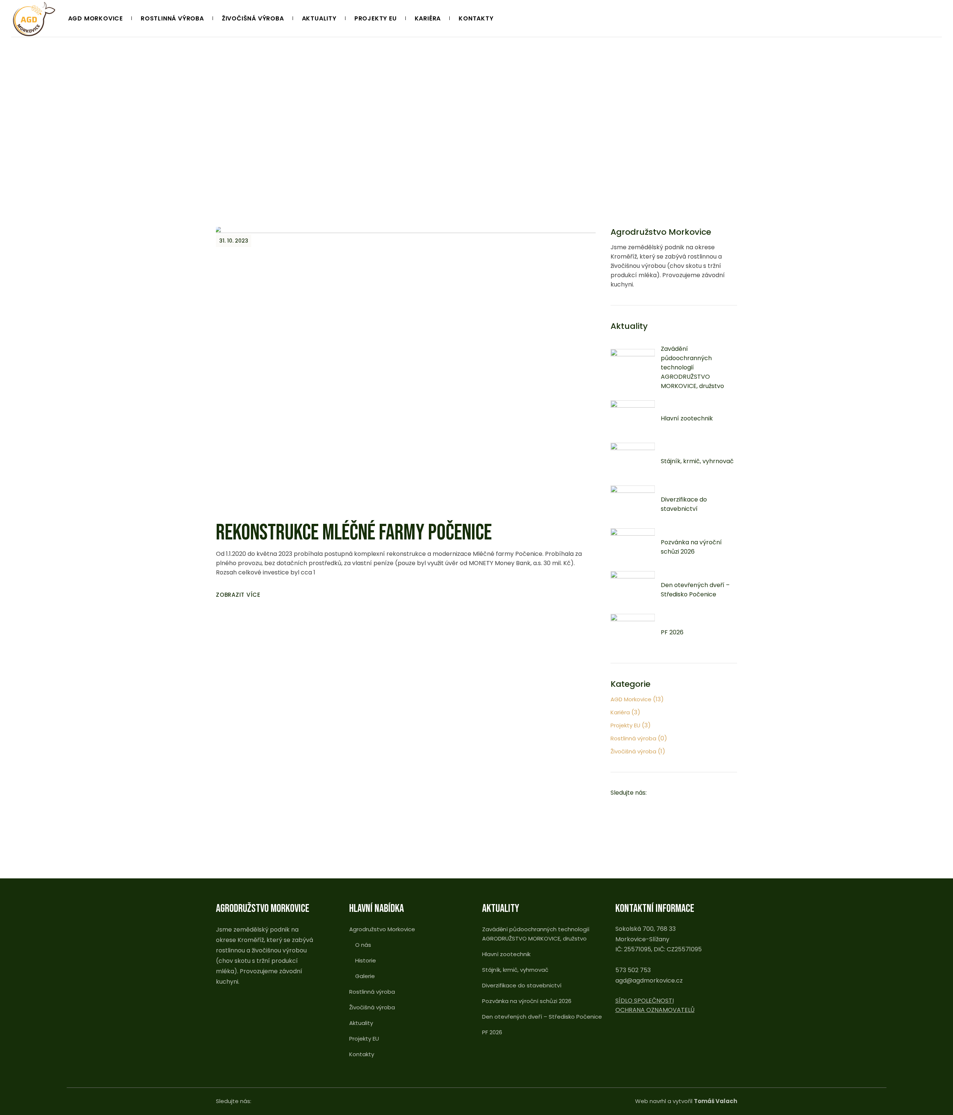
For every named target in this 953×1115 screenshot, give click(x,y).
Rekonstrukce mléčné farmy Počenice (354, 532)
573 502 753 (633, 970)
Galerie (365, 976)
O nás (363, 945)
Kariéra (620, 712)
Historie (365, 960)
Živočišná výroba (633, 751)
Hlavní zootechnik (687, 418)
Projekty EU (625, 725)
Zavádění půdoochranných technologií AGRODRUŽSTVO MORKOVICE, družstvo (692, 367)
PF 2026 (672, 632)
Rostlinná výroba (633, 738)
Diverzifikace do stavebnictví (521, 985)
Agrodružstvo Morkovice (382, 929)
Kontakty (361, 1054)
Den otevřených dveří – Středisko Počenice (542, 1017)
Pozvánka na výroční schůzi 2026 (526, 1001)
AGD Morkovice (631, 699)
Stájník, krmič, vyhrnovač (697, 461)
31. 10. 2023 (233, 240)
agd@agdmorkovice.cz (649, 980)
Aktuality (361, 1023)
